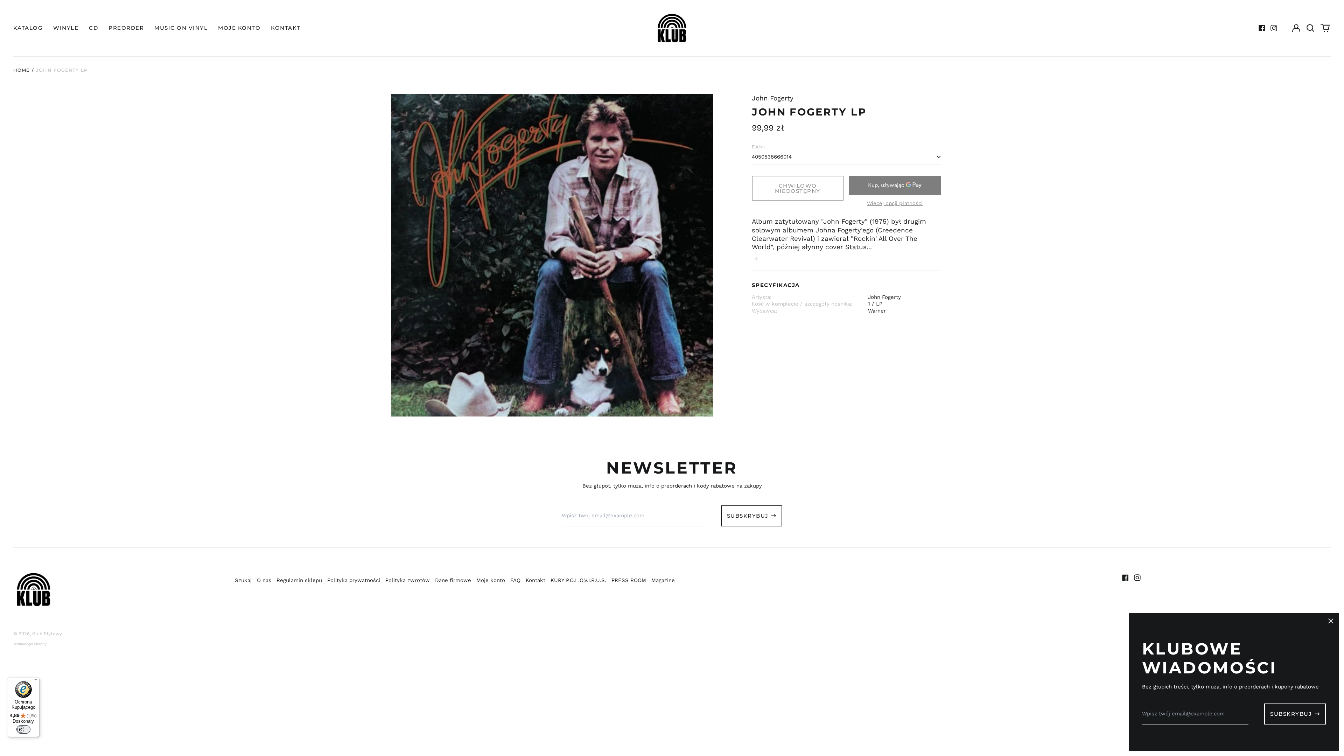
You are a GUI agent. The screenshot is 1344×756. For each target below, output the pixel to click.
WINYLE (65, 27)
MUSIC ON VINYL (181, 27)
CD (93, 27)
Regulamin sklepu (299, 580)
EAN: (758, 146)
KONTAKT (286, 27)
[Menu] (35, 681)
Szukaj (243, 580)
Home (21, 70)
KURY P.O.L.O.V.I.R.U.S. (578, 580)
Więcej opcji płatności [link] (895, 203)
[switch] (23, 729)
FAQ (515, 580)
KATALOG (28, 27)
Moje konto (490, 580)
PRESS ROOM (628, 580)
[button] (1311, 28)
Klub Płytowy (47, 633)
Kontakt (535, 580)
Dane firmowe (453, 580)
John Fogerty (772, 98)
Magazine (663, 580)
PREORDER (126, 27)
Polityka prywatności (353, 580)
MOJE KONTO (239, 27)
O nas (264, 580)
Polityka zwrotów (407, 580)
